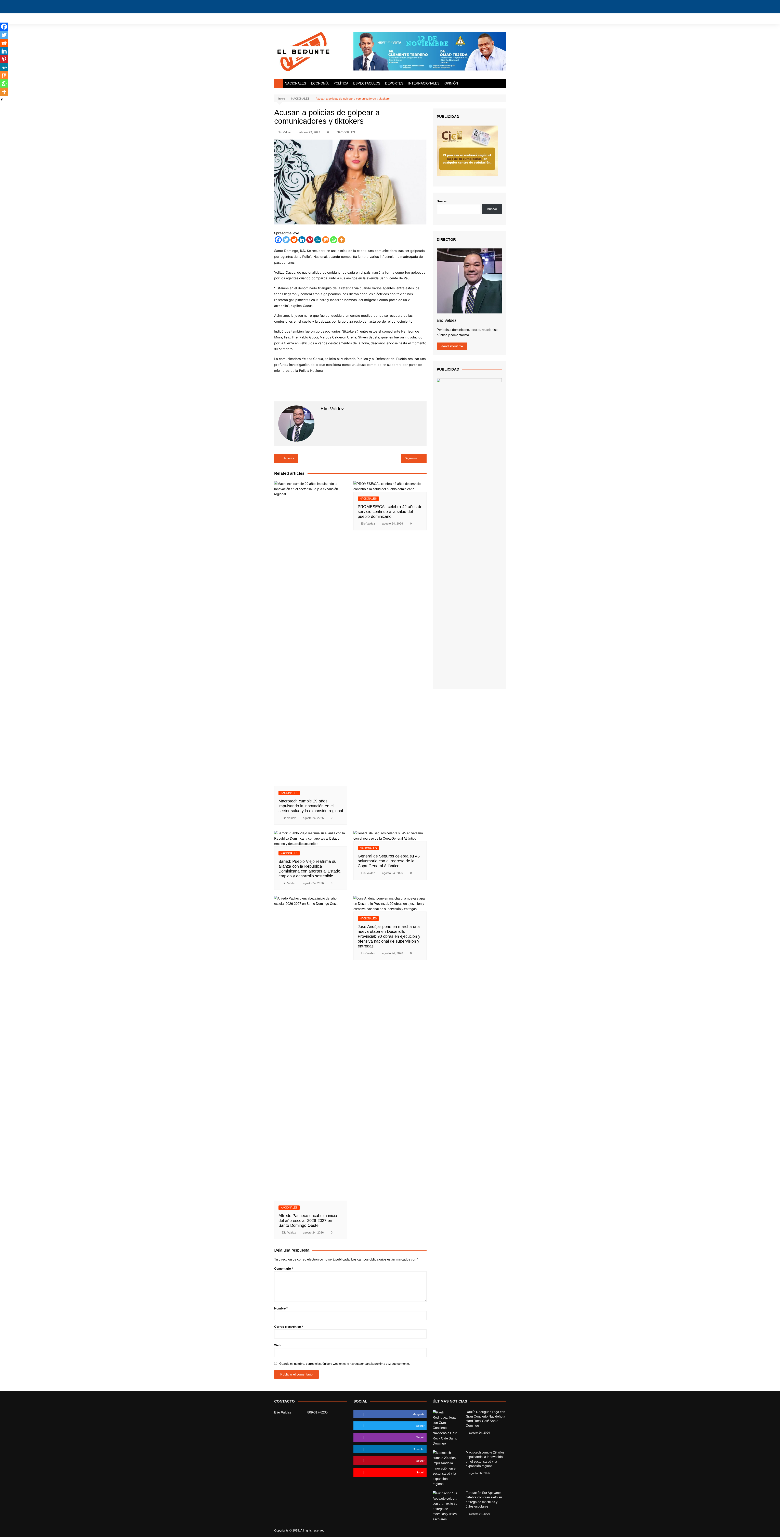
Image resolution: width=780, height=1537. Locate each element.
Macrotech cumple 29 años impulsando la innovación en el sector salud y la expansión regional (310, 806)
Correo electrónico (288, 1326)
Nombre (281, 1308)
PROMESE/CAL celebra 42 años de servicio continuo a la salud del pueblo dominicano (390, 511)
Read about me (452, 346)
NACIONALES (295, 83)
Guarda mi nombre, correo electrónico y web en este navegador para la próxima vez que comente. (344, 1363)
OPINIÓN (451, 83)
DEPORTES (394, 83)
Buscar (442, 201)
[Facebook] (278, 239)
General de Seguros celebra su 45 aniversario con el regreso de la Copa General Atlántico (389, 861)
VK (489, 18)
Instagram (475, 18)
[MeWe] (317, 239)
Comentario (283, 1268)
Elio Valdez (284, 132)
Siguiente (411, 458)
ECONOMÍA (320, 83)
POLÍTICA (341, 83)
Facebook (461, 19)
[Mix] (325, 239)
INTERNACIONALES (424, 83)
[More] (341, 239)
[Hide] (1, 99)
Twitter (468, 18)
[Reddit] (294, 239)
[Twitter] (286, 239)
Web (277, 1345)
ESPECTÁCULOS (366, 83)
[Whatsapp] (333, 239)
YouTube (482, 18)
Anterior (289, 458)
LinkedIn (496, 18)
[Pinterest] (309, 239)
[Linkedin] (302, 239)
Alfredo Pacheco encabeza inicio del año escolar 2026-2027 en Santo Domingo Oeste (307, 1220)
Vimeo (503, 18)
